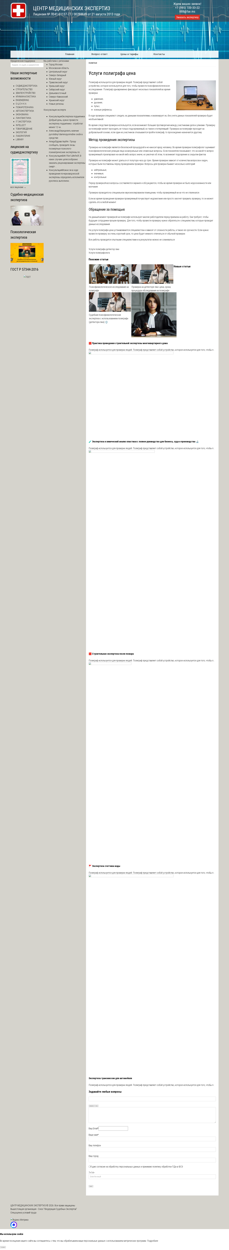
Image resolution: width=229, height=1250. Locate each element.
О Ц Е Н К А (21, 103)
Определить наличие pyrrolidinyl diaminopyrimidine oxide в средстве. (66, 134)
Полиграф (93, 63)
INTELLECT (21, 125)
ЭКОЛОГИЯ (21, 132)
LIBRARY (20, 139)
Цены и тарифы (129, 54)
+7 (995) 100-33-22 (187, 8)
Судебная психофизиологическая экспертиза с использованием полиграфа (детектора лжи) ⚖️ (108, 318)
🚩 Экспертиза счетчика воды (104, 866)
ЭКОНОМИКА (22, 114)
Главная (69, 54)
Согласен (3, 1247)
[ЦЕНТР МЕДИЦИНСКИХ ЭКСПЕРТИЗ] (18, 17)
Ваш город (93, 1156)
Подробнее (152, 1240)
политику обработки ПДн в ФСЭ (168, 1166)
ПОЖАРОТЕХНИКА (25, 107)
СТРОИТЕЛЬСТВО (24, 89)
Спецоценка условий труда (23, 1212)
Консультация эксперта (55, 109)
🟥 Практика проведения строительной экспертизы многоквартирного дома (128, 343)
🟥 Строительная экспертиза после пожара (111, 653)
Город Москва (55, 64)
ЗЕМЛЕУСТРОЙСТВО (25, 93)
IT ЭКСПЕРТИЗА (23, 121)
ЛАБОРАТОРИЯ (23, 135)
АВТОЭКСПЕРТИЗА (25, 110)
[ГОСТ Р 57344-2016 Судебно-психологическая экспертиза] (27, 277)
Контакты (159, 54)
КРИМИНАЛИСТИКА (26, 96)
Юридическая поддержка (22, 60)
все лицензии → (18, 187)
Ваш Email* (93, 1128)
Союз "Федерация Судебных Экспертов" (57, 1209)
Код (96, 1106)
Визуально (92, 1106)
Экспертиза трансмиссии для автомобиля (110, 1078)
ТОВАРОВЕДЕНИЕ (24, 128)
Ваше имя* (94, 1134)
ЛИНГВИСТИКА (23, 118)
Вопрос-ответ (100, 54)
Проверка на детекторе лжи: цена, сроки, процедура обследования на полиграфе (151, 289)
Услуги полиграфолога (99, 252)
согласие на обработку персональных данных (118, 1166)
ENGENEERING (22, 100)
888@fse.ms (187, 11)
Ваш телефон (95, 1145)
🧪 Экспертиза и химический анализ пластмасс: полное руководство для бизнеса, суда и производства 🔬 (144, 441)
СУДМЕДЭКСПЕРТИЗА (26, 85)
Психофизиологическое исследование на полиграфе (109, 289)
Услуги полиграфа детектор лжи (104, 249)
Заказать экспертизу (187, 17)
